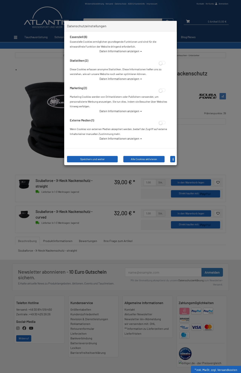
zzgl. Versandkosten (224, 369)
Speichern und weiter (92, 159)
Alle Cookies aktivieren (144, 159)
